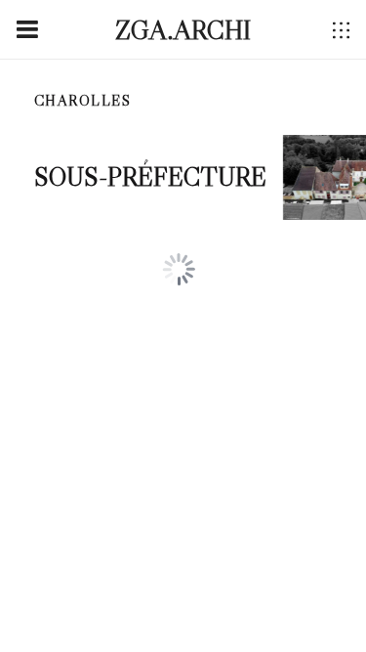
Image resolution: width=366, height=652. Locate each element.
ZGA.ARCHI (183, 29)
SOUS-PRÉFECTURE (150, 176)
